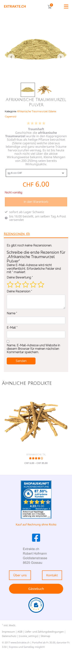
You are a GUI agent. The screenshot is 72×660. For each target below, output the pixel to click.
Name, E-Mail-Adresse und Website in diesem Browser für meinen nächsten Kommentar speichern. (33, 349)
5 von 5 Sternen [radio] (40, 284)
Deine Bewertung (20, 277)
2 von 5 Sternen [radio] (17, 284)
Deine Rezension (19, 291)
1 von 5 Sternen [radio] (10, 284)
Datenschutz (9, 636)
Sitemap (45, 636)
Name (12, 313)
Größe (5, 172)
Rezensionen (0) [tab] (17, 234)
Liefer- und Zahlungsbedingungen (44, 631)
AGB (19, 631)
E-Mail (12, 327)
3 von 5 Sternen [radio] (25, 284)
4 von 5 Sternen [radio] (33, 284)
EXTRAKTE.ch (15, 6)
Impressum (8, 631)
